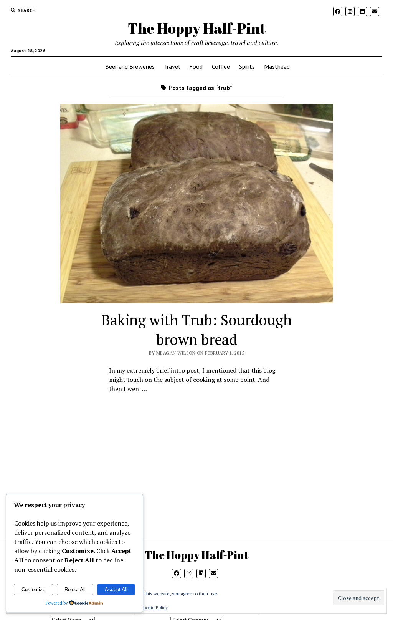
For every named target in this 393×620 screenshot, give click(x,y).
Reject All (75, 589)
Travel (172, 66)
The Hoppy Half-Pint (197, 28)
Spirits (247, 66)
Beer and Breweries (130, 66)
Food (196, 66)
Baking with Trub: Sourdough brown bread (196, 329)
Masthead (277, 66)
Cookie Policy (154, 607)
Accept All (116, 589)
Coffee (221, 66)
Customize (33, 589)
